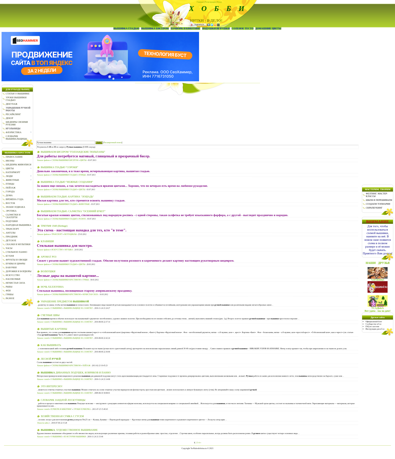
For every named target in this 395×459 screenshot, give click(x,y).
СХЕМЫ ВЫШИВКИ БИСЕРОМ (65, 160)
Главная (200, 2)
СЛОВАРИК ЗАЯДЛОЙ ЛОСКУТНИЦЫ (63, 400)
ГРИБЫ (86, 280)
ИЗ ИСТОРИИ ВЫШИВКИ (75, 437)
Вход (219, 2)
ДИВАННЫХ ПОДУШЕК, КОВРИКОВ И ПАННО (76, 372)
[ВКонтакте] (208, 25)
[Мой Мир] (218, 25)
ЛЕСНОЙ (51, 359)
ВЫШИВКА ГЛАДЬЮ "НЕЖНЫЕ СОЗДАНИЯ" (67, 182)
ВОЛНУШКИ (48, 271)
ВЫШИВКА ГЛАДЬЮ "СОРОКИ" (59, 167)
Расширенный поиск (113, 142)
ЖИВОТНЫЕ (84, 204)
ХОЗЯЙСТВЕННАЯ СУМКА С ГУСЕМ (62, 416)
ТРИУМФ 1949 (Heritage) (54, 226)
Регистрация (210, 2)
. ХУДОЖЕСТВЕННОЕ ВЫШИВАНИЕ (69, 430)
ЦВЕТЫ (83, 160)
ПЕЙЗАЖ (86, 365)
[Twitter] (212, 25)
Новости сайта (42, 423)
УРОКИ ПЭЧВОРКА (82, 409)
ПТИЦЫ (82, 175)
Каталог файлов (43, 160)
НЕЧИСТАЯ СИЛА (90, 294)
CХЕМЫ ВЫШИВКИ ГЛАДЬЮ (64, 175)
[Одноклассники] (215, 25)
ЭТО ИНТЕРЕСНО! (51, 386)
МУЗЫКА (69, 250)
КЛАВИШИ (47, 241)
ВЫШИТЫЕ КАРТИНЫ (54, 329)
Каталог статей (43, 308)
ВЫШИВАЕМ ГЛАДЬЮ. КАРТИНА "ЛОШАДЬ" (67, 196)
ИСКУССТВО (57, 250)
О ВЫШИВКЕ (56, 308)
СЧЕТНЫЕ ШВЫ (50, 315)
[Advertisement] (197, 116)
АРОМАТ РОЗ (48, 256)
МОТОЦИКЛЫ (70, 234)
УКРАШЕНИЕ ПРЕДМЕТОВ (65, 301)
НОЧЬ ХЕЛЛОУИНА (52, 286)
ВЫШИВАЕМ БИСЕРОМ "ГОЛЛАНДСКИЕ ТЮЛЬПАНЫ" (73, 152)
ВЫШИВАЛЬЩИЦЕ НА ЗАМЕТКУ (78, 308)
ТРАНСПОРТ (57, 234)
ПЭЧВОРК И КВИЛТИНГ (61, 409)
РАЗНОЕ (82, 219)
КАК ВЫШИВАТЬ (51, 345)
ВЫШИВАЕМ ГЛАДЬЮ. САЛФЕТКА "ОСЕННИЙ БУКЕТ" (73, 211)
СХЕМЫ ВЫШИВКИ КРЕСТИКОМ (66, 280)
